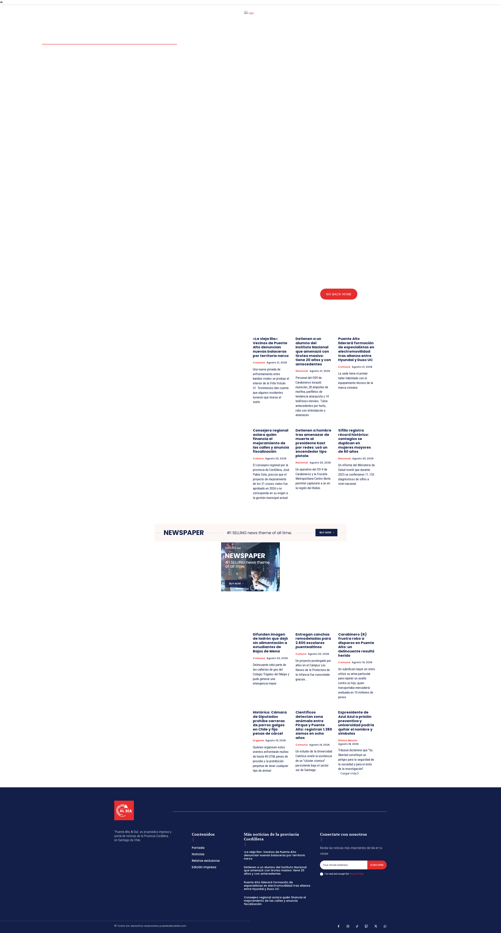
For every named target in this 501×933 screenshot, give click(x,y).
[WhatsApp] (385, 926)
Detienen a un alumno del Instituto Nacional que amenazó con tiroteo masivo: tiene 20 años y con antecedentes (313, 351)
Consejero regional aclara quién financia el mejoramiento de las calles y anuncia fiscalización (271, 441)
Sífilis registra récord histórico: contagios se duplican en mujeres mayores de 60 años (354, 441)
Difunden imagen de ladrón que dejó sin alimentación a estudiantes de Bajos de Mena (270, 643)
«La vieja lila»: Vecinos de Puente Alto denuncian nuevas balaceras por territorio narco (271, 347)
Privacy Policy (356, 873)
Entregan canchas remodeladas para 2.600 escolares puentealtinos (313, 640)
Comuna (259, 362)
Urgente (258, 740)
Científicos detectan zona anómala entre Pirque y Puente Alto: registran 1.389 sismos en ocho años (314, 725)
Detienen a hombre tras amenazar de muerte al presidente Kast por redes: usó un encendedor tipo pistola (313, 443)
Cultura (258, 458)
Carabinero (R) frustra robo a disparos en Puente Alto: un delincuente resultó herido (356, 645)
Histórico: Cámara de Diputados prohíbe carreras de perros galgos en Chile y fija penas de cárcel (270, 723)
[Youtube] (389, 14)
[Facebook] (375, 14)
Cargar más (348, 773)
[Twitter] (385, 14)
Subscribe (377, 865)
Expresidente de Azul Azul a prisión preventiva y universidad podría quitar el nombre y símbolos (356, 723)
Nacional (302, 371)
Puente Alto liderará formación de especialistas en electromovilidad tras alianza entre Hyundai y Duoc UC (356, 349)
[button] (361, 14)
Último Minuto (347, 740)
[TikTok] (357, 926)
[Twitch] (366, 926)
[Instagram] (380, 14)
